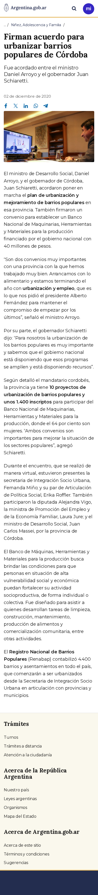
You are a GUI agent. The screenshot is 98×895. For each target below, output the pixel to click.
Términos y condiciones (26, 854)
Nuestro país (16, 790)
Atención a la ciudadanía (28, 755)
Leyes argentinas (20, 798)
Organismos (15, 807)
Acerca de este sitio (22, 845)
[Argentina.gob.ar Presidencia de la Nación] (25, 8)
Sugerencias (16, 862)
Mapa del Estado (20, 816)
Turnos (11, 737)
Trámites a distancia (23, 746)
